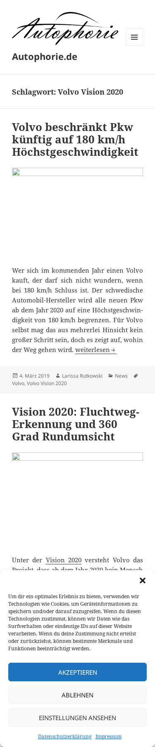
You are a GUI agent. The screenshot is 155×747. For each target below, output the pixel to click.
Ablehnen (77, 695)
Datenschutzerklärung (64, 736)
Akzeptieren (77, 672)
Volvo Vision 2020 (47, 383)
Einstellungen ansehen (77, 718)
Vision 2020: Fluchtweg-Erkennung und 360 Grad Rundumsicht (75, 424)
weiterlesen (96, 349)
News (121, 375)
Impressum (108, 736)
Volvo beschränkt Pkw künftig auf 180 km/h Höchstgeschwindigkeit (75, 139)
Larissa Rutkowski (82, 375)
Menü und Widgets (134, 45)
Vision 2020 (63, 560)
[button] (142, 580)
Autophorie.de (44, 56)
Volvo (18, 383)
